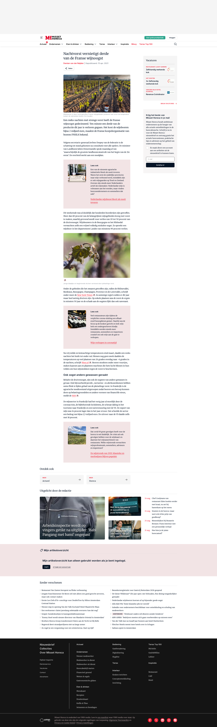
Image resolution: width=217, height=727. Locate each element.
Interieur (116, 670)
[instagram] (169, 720)
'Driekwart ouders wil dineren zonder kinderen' (144, 614)
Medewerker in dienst (86, 660)
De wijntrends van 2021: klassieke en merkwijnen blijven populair (107, 455)
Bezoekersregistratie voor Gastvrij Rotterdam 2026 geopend (137, 590)
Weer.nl (85, 362)
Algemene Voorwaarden (119, 720)
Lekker (151, 657)
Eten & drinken (83, 687)
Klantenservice (45, 664)
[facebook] (150, 720)
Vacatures (43, 668)
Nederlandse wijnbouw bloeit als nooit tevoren (108, 201)
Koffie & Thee (82, 703)
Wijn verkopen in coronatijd (104, 342)
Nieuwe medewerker (85, 656)
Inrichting (116, 683)
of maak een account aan (62, 567)
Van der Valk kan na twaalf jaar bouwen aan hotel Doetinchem (138, 621)
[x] (156, 720)
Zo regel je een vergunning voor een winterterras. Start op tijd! (68, 628)
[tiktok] (175, 720)
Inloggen (172, 38)
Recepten (80, 695)
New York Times (84, 295)
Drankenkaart (82, 699)
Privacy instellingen (85, 723)
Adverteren (44, 677)
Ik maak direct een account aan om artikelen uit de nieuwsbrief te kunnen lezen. (162, 150)
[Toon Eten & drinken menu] (80, 44)
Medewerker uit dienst (86, 664)
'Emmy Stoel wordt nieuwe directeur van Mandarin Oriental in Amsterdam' (73, 617)
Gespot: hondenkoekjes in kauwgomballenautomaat (63, 614)
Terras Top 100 (155, 644)
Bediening (116, 644)
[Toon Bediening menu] (95, 44)
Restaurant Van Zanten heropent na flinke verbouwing (64, 590)
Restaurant (153, 672)
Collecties (46, 648)
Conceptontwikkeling (121, 679)
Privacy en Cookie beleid (64, 723)
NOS (74, 395)
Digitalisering (118, 653)
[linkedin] (162, 720)
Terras (115, 663)
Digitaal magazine (46, 660)
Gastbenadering (118, 649)
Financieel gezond (84, 672)
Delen (70, 68)
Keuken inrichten (119, 675)
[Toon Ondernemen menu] (62, 44)
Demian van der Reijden (73, 63)
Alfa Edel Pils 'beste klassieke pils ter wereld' (130, 604)
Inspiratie (153, 663)
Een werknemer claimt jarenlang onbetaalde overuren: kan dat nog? (70, 610)
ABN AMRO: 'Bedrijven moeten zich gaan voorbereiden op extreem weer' (142, 617)
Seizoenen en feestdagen (87, 707)
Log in (46, 567)
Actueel (80, 644)
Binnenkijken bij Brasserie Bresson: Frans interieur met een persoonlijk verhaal (164, 524)
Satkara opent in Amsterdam (124, 628)
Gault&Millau (154, 653)
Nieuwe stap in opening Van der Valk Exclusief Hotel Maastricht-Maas (70, 607)
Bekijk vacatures (167, 103)
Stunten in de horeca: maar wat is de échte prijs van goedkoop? (163, 514)
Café (150, 676)
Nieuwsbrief (47, 644)
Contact (43, 672)
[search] (175, 44)
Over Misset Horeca (52, 652)
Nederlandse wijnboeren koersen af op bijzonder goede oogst (137, 600)
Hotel (151, 680)
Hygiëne (115, 657)
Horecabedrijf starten (85, 668)
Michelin (152, 649)
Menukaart (81, 691)
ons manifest (103, 717)
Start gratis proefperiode (155, 38)
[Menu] (41, 37)
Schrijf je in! (160, 165)
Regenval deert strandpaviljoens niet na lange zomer (63, 624)
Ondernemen (82, 652)
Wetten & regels (83, 676)
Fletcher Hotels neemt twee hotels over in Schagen (133, 624)
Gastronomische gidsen (86, 681)
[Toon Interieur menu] (116, 44)
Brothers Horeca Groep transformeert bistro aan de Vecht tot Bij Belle (70, 621)
